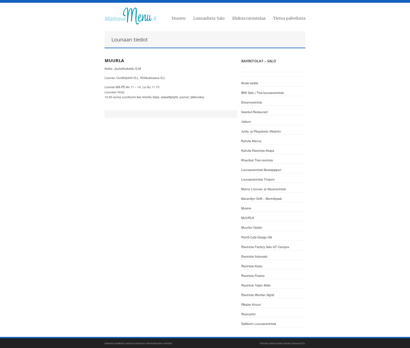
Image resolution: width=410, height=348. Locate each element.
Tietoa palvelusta (289, 18)
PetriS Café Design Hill (256, 237)
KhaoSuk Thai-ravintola (257, 160)
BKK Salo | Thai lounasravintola (262, 93)
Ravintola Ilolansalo (254, 256)
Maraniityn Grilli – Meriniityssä (261, 198)
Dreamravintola (251, 102)
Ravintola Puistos (253, 275)
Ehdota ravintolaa (248, 18)
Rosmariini (248, 314)
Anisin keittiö (249, 83)
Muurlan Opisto (251, 227)
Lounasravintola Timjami (257, 179)
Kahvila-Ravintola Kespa (257, 150)
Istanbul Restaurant (254, 112)
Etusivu (179, 18)
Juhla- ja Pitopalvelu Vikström (261, 131)
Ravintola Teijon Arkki (255, 285)
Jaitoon (246, 121)
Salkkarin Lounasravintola (258, 324)
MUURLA (114, 60)
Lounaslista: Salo (209, 18)
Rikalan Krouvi (251, 304)
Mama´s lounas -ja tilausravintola (263, 189)
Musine (246, 208)
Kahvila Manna (251, 141)
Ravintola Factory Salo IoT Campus (265, 247)
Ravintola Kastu (251, 266)
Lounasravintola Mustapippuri (261, 170)
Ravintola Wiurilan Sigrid (257, 295)
